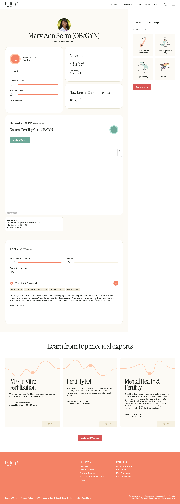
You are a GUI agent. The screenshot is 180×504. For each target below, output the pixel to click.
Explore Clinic (19, 140)
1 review (26, 60)
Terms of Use (11, 498)
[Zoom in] (120, 151)
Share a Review (88, 473)
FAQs (82, 480)
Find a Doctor (126, 5)
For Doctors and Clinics (92, 476)
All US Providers (84, 498)
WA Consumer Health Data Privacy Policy (55, 498)
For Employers (123, 473)
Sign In (156, 5)
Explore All (141, 87)
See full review (16, 305)
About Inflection (143, 5)
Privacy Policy (27, 498)
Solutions (121, 470)
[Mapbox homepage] (11, 213)
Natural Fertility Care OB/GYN (64, 41)
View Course (50, 424)
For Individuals (123, 476)
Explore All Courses (90, 437)
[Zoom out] (120, 155)
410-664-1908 (14, 227)
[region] (64, 181)
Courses (113, 5)
